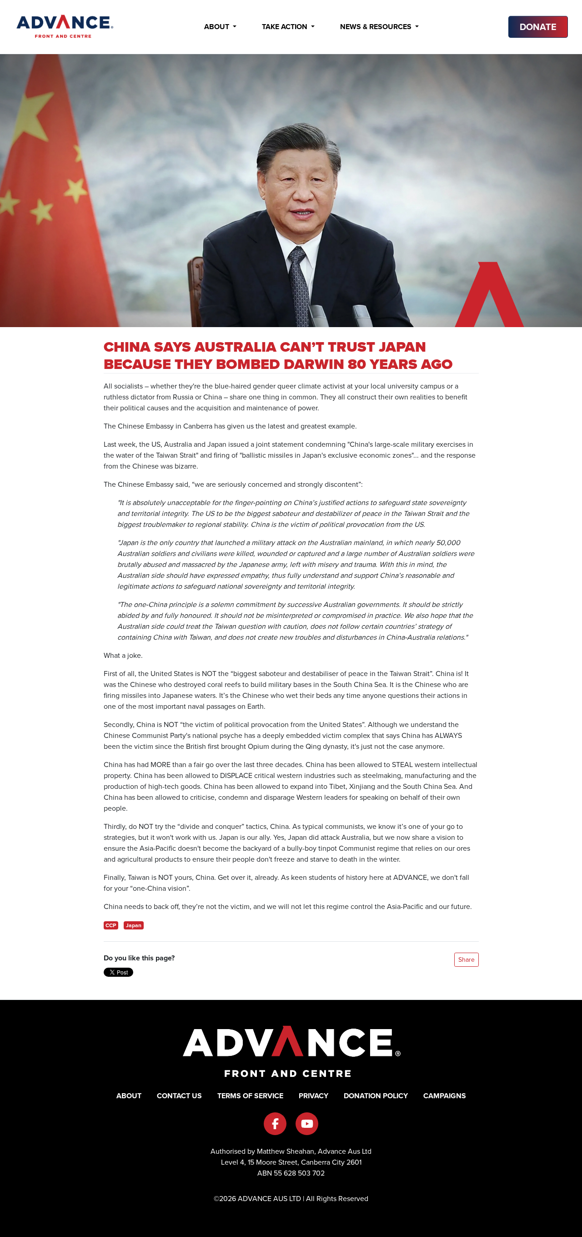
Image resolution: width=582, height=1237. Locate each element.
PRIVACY (313, 1096)
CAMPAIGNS (444, 1096)
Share (466, 959)
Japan (133, 925)
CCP (110, 925)
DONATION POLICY (376, 1096)
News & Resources (376, 26)
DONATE (538, 27)
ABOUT (128, 1096)
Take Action (285, 26)
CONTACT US (179, 1096)
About (217, 26)
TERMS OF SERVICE (250, 1096)
